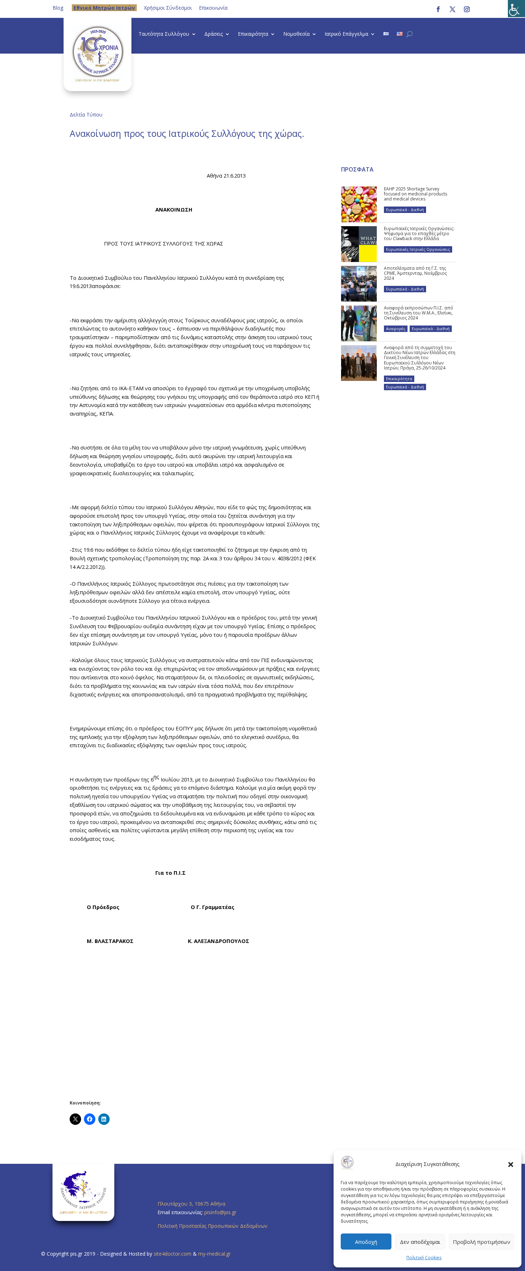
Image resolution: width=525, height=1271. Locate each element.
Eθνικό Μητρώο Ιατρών (104, 7)
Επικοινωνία (213, 7)
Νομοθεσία (296, 34)
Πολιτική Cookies (423, 1258)
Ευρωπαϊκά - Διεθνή (405, 209)
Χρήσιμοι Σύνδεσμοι (168, 7)
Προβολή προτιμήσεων (481, 1241)
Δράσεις (213, 34)
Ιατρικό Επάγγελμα (346, 34)
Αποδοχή (366, 1241)
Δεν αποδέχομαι (420, 1241)
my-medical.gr (214, 1253)
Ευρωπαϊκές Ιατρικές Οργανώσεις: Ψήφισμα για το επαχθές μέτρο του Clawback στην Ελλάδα (419, 233)
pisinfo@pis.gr (221, 1212)
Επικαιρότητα (253, 34)
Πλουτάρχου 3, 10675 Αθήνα (191, 1203)
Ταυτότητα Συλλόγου (164, 34)
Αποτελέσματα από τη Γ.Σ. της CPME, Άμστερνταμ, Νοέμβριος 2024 (415, 273)
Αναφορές (395, 328)
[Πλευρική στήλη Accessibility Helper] (516, 8)
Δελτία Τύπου (86, 114)
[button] (510, 1164)
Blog (57, 7)
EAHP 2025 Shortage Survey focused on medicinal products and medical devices (415, 194)
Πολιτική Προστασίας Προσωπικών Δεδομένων (213, 1225)
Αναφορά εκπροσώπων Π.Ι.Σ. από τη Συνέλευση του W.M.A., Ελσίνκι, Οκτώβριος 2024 (418, 313)
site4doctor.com (172, 1253)
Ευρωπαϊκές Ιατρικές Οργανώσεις (418, 249)
